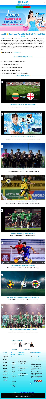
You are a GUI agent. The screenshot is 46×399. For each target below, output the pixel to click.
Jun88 (21, 396)
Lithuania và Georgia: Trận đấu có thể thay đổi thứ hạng (23, 104)
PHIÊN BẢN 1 (19, 6)
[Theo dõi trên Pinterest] (39, 381)
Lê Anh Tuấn (36, 359)
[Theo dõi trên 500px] (31, 383)
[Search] (44, 3)
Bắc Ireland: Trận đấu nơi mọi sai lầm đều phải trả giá (23, 233)
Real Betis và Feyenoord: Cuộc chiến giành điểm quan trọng (23, 329)
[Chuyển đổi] (1, 61)
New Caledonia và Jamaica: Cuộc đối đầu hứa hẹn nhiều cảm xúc (23, 201)
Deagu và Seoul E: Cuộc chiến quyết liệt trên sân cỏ (23, 136)
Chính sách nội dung (26, 394)
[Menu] (1, 2)
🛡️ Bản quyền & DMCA (17, 394)
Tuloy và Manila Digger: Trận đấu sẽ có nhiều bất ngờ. (23, 265)
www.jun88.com (16, 52)
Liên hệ (32, 394)
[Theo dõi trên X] (37, 381)
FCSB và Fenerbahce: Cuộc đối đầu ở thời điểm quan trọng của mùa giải (23, 297)
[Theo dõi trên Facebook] (35, 381)
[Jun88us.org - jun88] (23, 3)
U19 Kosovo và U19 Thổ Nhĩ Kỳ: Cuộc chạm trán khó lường (23, 168)
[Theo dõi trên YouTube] (41, 381)
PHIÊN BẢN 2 (26, 6)
